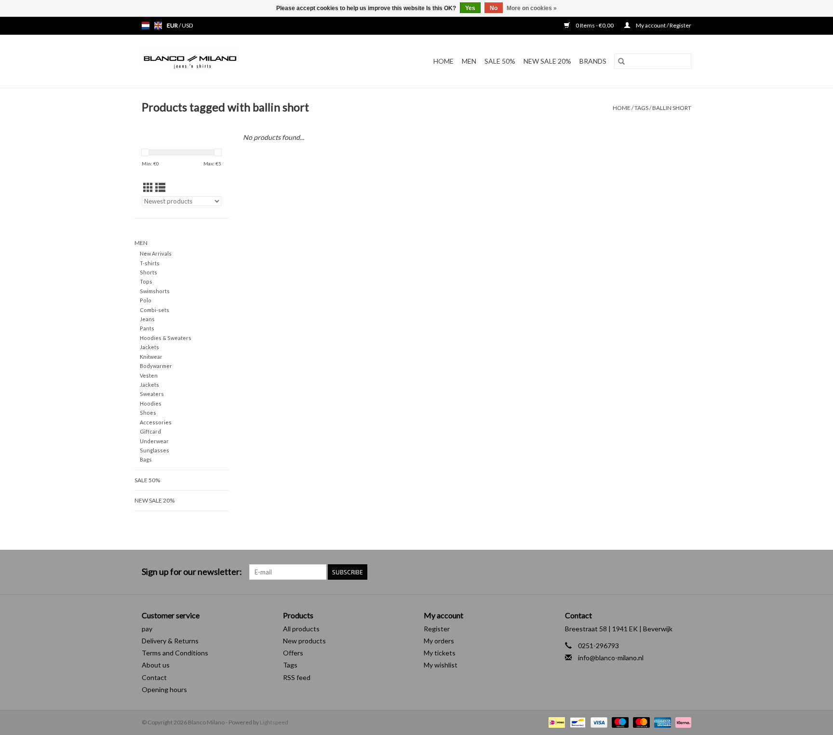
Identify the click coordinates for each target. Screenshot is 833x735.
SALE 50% (499, 61)
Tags (641, 107)
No (493, 8)
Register (437, 629)
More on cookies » (532, 8)
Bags (146, 459)
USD (187, 25)
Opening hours (164, 689)
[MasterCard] (640, 721)
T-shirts (150, 263)
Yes (470, 8)
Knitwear (151, 357)
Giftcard (150, 431)
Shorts (148, 272)
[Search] (621, 61)
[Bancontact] (576, 721)
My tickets (440, 653)
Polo (145, 300)
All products (301, 629)
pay (147, 629)
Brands (592, 61)
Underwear (154, 441)
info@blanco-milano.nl (611, 657)
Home (443, 61)
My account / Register (663, 25)
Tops (146, 281)
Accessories (156, 422)
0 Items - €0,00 (595, 25)
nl (145, 25)
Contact (154, 677)
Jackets (149, 347)
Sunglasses (154, 450)
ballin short (671, 107)
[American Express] (661, 721)
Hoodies (150, 403)
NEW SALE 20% (547, 61)
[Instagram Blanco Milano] (683, 572)
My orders (439, 641)
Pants (147, 328)
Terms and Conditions (175, 653)
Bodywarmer (156, 366)
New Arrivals (156, 253)
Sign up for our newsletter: (192, 572)
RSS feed (296, 677)
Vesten (149, 375)
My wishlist (440, 665)
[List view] (160, 187)
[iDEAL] (555, 721)
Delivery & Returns (170, 641)
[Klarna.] (681, 721)
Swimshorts (155, 291)
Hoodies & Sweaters (165, 338)
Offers (293, 653)
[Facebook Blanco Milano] (666, 572)
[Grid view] (148, 187)
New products (304, 641)
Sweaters (152, 394)
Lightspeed (274, 722)
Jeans (147, 319)
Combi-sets (154, 310)
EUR (173, 25)
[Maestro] (619, 721)
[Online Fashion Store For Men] (216, 61)
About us (156, 665)
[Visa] (597, 721)
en (158, 25)
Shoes (148, 412)
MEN (469, 61)
